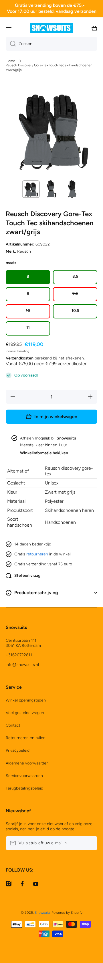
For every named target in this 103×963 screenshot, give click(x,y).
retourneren (37, 554)
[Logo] (51, 28)
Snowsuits (43, 913)
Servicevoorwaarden (24, 775)
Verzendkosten (19, 358)
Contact (13, 725)
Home (10, 61)
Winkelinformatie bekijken (44, 453)
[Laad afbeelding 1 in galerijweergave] (31, 189)
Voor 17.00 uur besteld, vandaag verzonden (51, 11)
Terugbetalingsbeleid (24, 788)
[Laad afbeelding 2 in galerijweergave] (51, 189)
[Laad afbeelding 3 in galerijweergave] (72, 189)
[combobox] (51, 44)
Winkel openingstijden (26, 700)
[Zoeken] (11, 44)
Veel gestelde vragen (25, 712)
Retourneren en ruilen (25, 737)
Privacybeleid (17, 750)
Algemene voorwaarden (27, 763)
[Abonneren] (90, 843)
